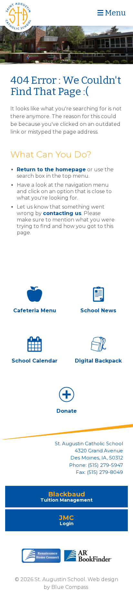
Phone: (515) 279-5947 (96, 465)
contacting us (62, 213)
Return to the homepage (51, 169)
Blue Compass (69, 587)
